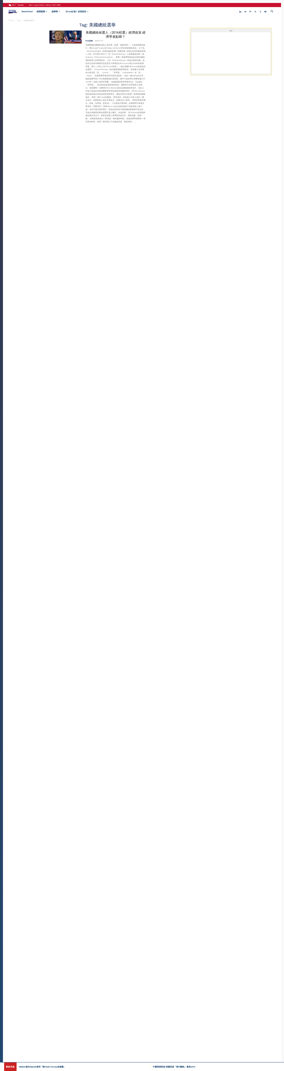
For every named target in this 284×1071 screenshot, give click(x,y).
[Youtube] (265, 11)
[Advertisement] (231, 53)
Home (11, 20)
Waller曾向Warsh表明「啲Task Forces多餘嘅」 (42, 1067)
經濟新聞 (41, 11)
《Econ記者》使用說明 (75, 11)
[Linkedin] (240, 11)
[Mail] (245, 11)
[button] (271, 11)
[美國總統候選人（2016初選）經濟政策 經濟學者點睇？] (65, 37)
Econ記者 (89, 41)
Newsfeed (27, 11)
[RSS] (255, 11)
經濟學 (55, 11)
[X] (260, 11)
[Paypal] (250, 11)
